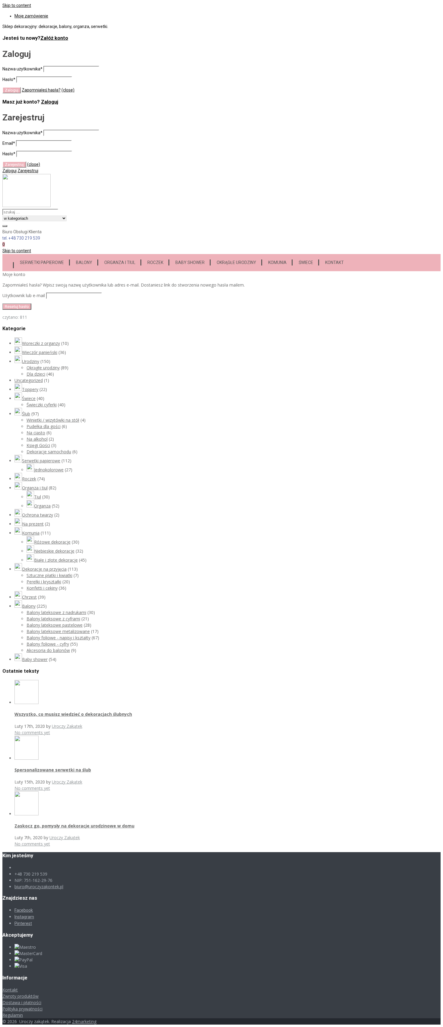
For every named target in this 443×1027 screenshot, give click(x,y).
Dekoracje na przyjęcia (44, 569)
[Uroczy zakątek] (26, 205)
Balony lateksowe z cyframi (53, 619)
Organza (42, 506)
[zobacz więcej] (26, 702)
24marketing (84, 1021)
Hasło (8, 79)
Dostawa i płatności (21, 1002)
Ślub (26, 414)
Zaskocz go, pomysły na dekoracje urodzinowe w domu (74, 826)
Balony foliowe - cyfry (48, 644)
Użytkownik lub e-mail (23, 295)
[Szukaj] (4, 226)
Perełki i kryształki (44, 582)
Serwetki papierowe (42, 262)
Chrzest (29, 597)
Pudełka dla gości (44, 426)
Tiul (37, 497)
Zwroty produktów (20, 996)
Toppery (30, 389)
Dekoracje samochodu (49, 452)
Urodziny (30, 361)
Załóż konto (54, 38)
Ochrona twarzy (37, 515)
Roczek (155, 262)
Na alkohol (37, 439)
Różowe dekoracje (52, 542)
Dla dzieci (36, 374)
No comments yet (32, 732)
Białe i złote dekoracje (56, 560)
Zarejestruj (27, 170)
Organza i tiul (119, 262)
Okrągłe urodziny (236, 262)
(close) (67, 90)
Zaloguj (49, 102)
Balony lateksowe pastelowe (55, 625)
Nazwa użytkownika (22, 69)
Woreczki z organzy (41, 343)
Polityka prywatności (22, 1009)
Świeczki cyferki (42, 405)
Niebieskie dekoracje (54, 551)
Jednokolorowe (49, 470)
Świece (306, 262)
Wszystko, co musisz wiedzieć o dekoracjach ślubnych (73, 714)
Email (8, 143)
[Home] (8, 261)
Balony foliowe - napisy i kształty (58, 638)
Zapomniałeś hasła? (41, 90)
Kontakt (334, 262)
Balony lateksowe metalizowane (58, 631)
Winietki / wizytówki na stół (53, 420)
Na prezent (33, 524)
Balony (84, 262)
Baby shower (190, 262)
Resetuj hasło (17, 306)
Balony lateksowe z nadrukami (56, 612)
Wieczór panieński (39, 352)
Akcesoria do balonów (48, 650)
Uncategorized (28, 380)
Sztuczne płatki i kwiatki (49, 575)
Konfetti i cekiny (42, 588)
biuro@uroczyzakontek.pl (38, 886)
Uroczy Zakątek (67, 726)
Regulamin (12, 1015)
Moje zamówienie (31, 16)
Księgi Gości (38, 445)
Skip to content (16, 5)
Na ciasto (36, 433)
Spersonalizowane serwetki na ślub (52, 770)
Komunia (277, 262)
